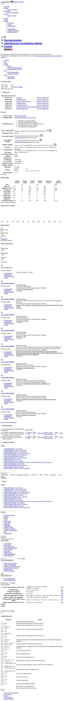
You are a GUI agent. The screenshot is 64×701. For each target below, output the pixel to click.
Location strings (8, 549)
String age (6, 524)
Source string (7, 521)
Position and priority (9, 515)
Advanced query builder (7, 539)
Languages (7, 11)
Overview (6, 60)
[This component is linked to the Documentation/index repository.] (47, 131)
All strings (19, 97)
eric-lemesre (25, 142)
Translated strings (21, 99)
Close (12, 611)
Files (5, 70)
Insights (6, 64)
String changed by (9, 555)
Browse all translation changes (9, 422)
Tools (5, 75)
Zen (47, 97)
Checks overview (11, 15)
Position (6, 517)
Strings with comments (10, 565)
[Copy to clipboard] (50, 130)
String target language (10, 554)
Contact (9, 24)
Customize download (12, 73)
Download (17, 149)
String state (7, 551)
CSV (26, 433)
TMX (42, 433)
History (9, 66)
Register (6, 18)
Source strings (7, 543)
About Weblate (11, 26)
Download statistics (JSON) (14, 69)
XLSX (61, 433)
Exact (20, 558)
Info (5, 61)
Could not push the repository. (43, 56)
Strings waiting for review (23, 101)
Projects (6, 8)
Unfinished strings (21, 103)
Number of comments (9, 529)
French (8, 46)
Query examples (5, 584)
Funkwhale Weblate (18, 2)
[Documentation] (1, 92)
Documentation (11, 29)
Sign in (6, 20)
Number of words (8, 527)
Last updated (7, 526)
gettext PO (5, 475)
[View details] (2, 266)
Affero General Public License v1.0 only (25, 117)
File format (4, 473)
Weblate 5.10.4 (15, 693)
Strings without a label (22, 108)
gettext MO (30, 433)
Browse (15, 87)
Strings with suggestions (10, 563)
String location (8, 533)
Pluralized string (8, 569)
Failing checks (11, 78)
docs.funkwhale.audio (20, 115)
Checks (6, 14)
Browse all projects (12, 9)
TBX (38, 433)
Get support (10, 23)
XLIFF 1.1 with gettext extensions (48, 433)
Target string (7, 523)
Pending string (8, 552)
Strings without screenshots (11, 568)
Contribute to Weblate (13, 30)
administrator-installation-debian (23, 43)
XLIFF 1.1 (34, 475)
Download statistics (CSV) (14, 67)
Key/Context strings (9, 546)
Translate (20, 87)
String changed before (10, 580)
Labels (6, 520)
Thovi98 (11, 283)
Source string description (10, 548)
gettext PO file (29, 430)
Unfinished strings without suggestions (26, 107)
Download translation (13, 72)
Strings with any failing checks (12, 566)
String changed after (9, 578)
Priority (6, 518)
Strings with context (9, 571)
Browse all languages (13, 12)
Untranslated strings (21, 105)
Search (6, 63)
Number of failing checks (10, 530)
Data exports (10, 76)
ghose (23, 137)
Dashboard (7, 6)
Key (5, 532)
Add (23, 558)
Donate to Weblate (12, 32)
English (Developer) (21, 285)
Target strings (7, 545)
